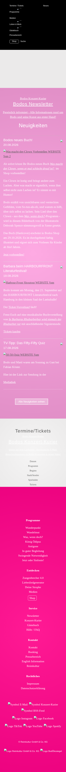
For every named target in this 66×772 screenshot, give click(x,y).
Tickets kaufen (11, 331)
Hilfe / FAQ (33, 629)
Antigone (33, 546)
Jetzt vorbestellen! (13, 254)
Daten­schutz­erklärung (33, 688)
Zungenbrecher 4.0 (33, 577)
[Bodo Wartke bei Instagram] (22, 718)
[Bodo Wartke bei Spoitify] (52, 726)
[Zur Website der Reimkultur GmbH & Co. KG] (21, 751)
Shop (32, 598)
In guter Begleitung (33, 550)
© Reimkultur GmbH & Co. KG (33, 742)
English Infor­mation (33, 661)
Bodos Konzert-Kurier (33, 98)
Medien (33, 591)
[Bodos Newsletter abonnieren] (17, 704)
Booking (33, 652)
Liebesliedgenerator (33, 582)
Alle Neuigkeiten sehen (31, 401)
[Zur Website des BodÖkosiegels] (51, 751)
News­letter (33, 615)
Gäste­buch (33, 625)
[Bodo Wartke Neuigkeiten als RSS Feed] (33, 711)
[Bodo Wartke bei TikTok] (13, 726)
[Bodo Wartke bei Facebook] (43, 718)
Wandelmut (33, 532)
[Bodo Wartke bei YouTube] (33, 726)
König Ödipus (33, 541)
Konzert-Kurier (33, 620)
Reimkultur (33, 666)
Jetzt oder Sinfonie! (33, 560)
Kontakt (33, 647)
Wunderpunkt (33, 527)
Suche (23, 41)
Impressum (33, 683)
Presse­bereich (33, 656)
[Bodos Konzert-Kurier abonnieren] (43, 704)
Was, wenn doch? (33, 537)
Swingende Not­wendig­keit (33, 555)
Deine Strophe (33, 587)
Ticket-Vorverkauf (19, 307)
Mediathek (9, 382)
